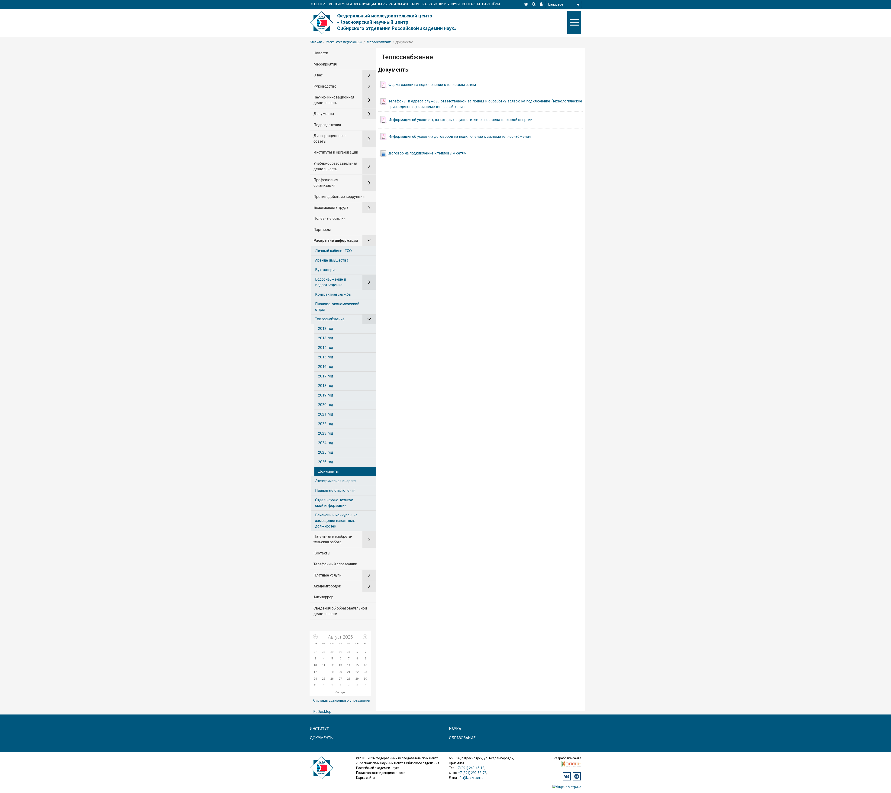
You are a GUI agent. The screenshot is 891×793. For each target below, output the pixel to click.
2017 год (325, 376)
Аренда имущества (331, 260)
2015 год (325, 357)
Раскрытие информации (344, 42)
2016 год (325, 366)
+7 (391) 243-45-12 (470, 768)
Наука (455, 729)
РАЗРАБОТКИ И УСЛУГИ (441, 4)
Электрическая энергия (335, 481)
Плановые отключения (335, 490)
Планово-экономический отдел (337, 307)
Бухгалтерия (325, 270)
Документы (323, 113)
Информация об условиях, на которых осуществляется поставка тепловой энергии (460, 120)
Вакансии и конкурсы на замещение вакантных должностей (336, 520)
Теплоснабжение (378, 42)
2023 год (325, 433)
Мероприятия (325, 64)
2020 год (325, 405)
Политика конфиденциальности (380, 773)
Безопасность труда (330, 207)
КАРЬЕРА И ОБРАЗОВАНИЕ (399, 4)
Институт (319, 729)
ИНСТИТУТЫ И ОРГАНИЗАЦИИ (352, 4)
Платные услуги (327, 575)
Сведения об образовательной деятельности (340, 611)
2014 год (325, 347)
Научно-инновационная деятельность (333, 100)
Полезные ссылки (329, 218)
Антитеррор (323, 597)
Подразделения (327, 125)
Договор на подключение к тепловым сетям (427, 153)
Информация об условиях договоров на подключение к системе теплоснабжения (459, 136)
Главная (316, 42)
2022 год (325, 424)
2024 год (325, 443)
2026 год (325, 462)
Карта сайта (365, 778)
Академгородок (327, 586)
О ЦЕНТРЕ (319, 4)
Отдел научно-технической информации (335, 503)
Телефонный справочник (335, 564)
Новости (320, 53)
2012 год (325, 328)
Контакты (321, 553)
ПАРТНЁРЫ (491, 4)
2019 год (325, 395)
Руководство (324, 86)
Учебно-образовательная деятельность (335, 166)
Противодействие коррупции (339, 196)
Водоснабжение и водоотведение (330, 282)
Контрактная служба (333, 294)
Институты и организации (335, 152)
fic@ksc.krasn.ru (472, 778)
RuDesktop (322, 711)
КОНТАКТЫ (471, 4)
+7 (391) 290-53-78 (472, 773)
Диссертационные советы (329, 139)
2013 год (325, 338)
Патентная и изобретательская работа (332, 539)
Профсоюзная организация (325, 183)
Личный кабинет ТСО (333, 251)
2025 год (325, 452)
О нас (318, 75)
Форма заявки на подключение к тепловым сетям (432, 84)
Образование (462, 738)
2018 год (325, 385)
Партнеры (322, 229)
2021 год (325, 414)
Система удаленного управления (341, 700)
